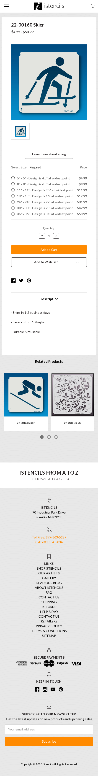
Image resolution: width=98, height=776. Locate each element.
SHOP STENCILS (49, 568)
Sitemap (49, 636)
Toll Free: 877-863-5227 (49, 537)
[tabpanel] (26, 402)
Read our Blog (49, 583)
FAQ (49, 592)
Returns (49, 607)
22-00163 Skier (26, 423)
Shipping (49, 602)
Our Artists (49, 573)
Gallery (49, 578)
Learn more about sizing (49, 154)
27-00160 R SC (72, 423)
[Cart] (93, 5)
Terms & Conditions (49, 631)
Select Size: (49, 167)
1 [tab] (42, 437)
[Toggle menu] (6, 6)
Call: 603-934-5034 (49, 542)
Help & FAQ (49, 612)
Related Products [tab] (49, 361)
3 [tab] (56, 437)
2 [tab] (49, 437)
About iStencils (49, 587)
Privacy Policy (49, 626)
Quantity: (49, 228)
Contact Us (49, 597)
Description (49, 299)
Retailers (49, 621)
